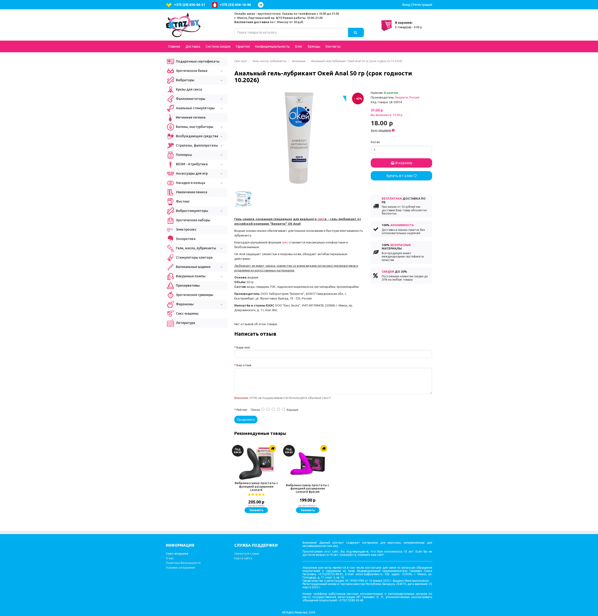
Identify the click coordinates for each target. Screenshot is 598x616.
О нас (170, 558)
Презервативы (187, 285)
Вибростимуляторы (191, 211)
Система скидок (218, 46)
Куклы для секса (188, 89)
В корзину (403, 163)
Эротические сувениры (194, 295)
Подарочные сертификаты (197, 61)
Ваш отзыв (243, 365)
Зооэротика (185, 239)
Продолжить (246, 419)
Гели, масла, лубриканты (269, 61)
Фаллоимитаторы (190, 99)
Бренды (314, 46)
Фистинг (182, 201)
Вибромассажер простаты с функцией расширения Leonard (256, 486)
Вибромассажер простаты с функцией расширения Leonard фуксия (307, 488)
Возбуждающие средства (196, 136)
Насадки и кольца (190, 183)
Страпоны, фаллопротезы (196, 145)
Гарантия (243, 46)
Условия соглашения (180, 567)
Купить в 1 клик (399, 176)
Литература (185, 323)
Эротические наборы (192, 220)
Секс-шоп (240, 61)
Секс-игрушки (177, 553)
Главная (174, 46)
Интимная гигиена (190, 117)
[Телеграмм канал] (262, 4)
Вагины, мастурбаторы (194, 127)
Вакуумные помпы (190, 276)
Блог (299, 46)
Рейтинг (241, 409)
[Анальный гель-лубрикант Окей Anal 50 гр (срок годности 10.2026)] (299, 138)
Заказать (256, 510)
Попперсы (183, 155)
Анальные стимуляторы (195, 108)
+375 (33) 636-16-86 (235, 5)
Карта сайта (243, 558)
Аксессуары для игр (191, 173)
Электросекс (185, 229)
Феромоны (184, 304)
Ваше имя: (243, 347)
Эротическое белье (191, 71)
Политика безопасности (183, 562)
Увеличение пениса (191, 192)
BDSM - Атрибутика (191, 164)
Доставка (192, 46)
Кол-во (375, 142)
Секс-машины (187, 313)
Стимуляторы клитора (194, 257)
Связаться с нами (246, 553)
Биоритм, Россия (407, 97)
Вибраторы (184, 80)
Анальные (299, 61)
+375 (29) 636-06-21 (189, 5)
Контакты (333, 46)
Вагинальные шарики (192, 267)
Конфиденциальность (272, 46)
